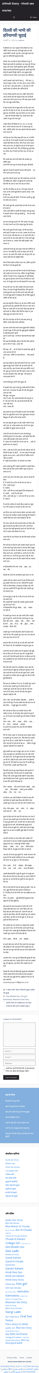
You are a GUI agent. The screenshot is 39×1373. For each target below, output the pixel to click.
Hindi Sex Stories (12, 1167)
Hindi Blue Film (7, 1366)
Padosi (9, 1320)
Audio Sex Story (14, 1220)
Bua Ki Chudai (10, 1230)
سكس (6, 1371)
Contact (29, 1357)
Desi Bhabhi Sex (13, 996)
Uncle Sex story (12, 1340)
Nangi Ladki (13, 1312)
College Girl (12, 1243)
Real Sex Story (24, 1327)
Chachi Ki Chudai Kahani (16, 1236)
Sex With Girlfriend (16, 1334)
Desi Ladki (12, 1251)
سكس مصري (18, 1369)
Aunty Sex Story (12, 1160)
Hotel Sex (10, 1284)
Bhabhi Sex (10, 1163)
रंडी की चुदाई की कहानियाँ (13, 1343)
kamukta (23, 1291)
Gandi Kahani (13, 1257)
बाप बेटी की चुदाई (11, 1192)
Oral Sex (26, 1316)
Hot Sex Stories (13, 1287)
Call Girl (8, 1233)
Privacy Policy (12, 1357)
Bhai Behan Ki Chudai (17, 1226)
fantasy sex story (12, 1254)
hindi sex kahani (14, 1276)
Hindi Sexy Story (14, 1279)
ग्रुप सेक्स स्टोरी (10, 1178)
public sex (10, 1327)
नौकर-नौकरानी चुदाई (23, 989)
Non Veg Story (12, 1316)
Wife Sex (25, 1340)
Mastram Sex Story (21, 999)
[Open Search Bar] (14, 17)
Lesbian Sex (24, 1296)
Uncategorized (11, 1170)
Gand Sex (10, 1264)
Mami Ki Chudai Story (13, 1299)
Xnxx (24, 1371)
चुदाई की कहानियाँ (11, 1181)
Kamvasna (7, 999)
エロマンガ (20, 1366)
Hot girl (24, 996)
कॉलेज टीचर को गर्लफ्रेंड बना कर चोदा (18, 1002)
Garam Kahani (14, 1268)
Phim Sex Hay (32, 1366)
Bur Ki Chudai (24, 1230)
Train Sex (25, 1337)
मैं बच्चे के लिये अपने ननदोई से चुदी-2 (18, 1006)
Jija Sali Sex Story (11, 1292)
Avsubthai (31, 1371)
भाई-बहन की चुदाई (11, 1196)
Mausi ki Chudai (10, 1306)
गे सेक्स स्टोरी (10, 989)
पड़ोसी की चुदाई (10, 1189)
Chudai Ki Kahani (15, 1239)
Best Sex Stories (12, 1223)
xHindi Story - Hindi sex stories (18, 7)
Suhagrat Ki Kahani (13, 1337)
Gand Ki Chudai (14, 1261)
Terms (21, 1357)
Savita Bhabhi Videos (12, 1331)
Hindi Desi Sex (13, 1272)
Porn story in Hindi (16, 1324)
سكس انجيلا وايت (31, 1369)
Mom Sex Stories (13, 1308)
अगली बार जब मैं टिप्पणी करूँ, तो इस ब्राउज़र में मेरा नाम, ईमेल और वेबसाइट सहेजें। (20, 1069)
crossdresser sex (25, 1243)
